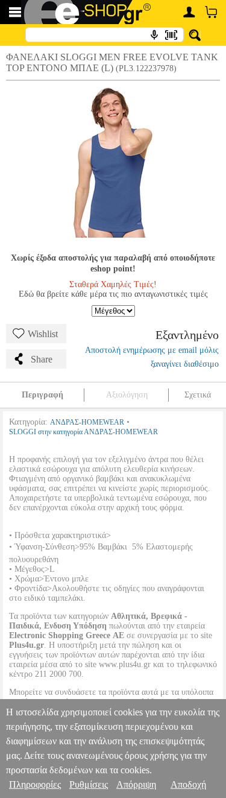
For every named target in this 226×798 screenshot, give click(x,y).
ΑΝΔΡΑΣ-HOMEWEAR (87, 422)
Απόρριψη (136, 784)
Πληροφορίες (35, 784)
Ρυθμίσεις (88, 784)
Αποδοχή (188, 784)
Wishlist (43, 334)
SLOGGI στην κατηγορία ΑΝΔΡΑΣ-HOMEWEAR (83, 432)
